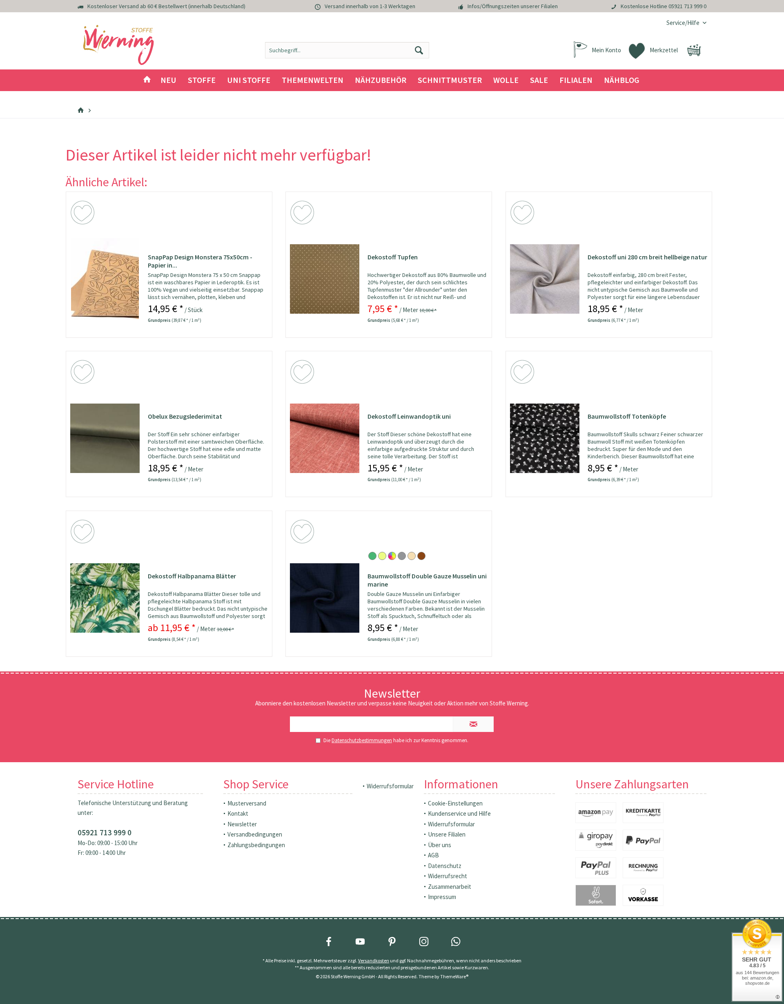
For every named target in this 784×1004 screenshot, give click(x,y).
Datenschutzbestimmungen (362, 740)
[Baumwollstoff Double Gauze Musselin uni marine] (324, 598)
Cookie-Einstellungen (455, 803)
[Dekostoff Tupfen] (324, 279)
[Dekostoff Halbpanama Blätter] (105, 598)
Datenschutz (444, 866)
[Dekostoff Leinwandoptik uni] (324, 438)
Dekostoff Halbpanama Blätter (192, 576)
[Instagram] (424, 941)
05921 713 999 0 (687, 6)
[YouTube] (360, 941)
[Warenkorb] (694, 50)
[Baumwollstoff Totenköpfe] (544, 438)
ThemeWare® (454, 976)
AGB (433, 855)
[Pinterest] (392, 941)
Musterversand (246, 803)
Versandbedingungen (254, 834)
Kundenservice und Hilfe (459, 813)
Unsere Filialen (447, 834)
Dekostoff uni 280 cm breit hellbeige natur (647, 257)
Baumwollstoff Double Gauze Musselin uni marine (427, 580)
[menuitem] (683, 23)
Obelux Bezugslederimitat (185, 416)
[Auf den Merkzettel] (83, 214)
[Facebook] (329, 941)
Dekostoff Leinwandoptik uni (409, 416)
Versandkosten (373, 960)
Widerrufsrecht (447, 876)
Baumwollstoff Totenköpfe (627, 416)
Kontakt (237, 813)
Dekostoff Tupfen (393, 257)
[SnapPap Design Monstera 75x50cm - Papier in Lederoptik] (105, 279)
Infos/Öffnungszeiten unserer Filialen (513, 6)
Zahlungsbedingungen (256, 845)
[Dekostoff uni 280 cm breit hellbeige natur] (544, 279)
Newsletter (242, 824)
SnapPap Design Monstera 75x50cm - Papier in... (200, 261)
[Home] (147, 80)
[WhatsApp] (456, 941)
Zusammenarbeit (449, 886)
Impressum (442, 897)
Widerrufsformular (390, 786)
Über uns (439, 845)
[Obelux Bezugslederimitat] (105, 438)
